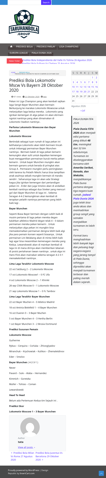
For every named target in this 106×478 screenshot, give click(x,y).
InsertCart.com (27, 473)
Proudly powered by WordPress (23, 470)
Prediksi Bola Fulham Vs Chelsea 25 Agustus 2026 (48, 63)
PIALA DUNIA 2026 (42, 52)
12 (81, 86)
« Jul (83, 110)
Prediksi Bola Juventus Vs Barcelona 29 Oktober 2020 (49, 456)
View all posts (25, 447)
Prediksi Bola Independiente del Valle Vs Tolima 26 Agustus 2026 (57, 60)
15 (92, 86)
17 (73, 91)
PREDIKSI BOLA (24, 46)
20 (85, 91)
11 (77, 86)
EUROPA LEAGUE (19, 52)
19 (81, 91)
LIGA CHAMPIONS (68, 46)
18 (77, 91)
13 (85, 86)
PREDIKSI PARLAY (46, 46)
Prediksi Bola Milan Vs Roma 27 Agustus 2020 (22, 456)
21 (89, 91)
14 (89, 86)
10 (73, 86)
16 (96, 86)
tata (45, 96)
